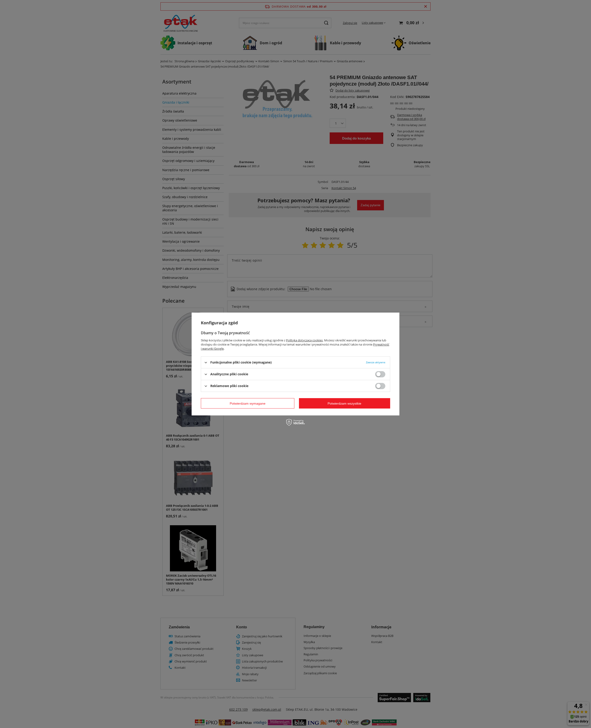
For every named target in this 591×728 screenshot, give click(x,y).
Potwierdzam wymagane (247, 403)
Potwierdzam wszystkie (344, 403)
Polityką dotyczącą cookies (304, 340)
